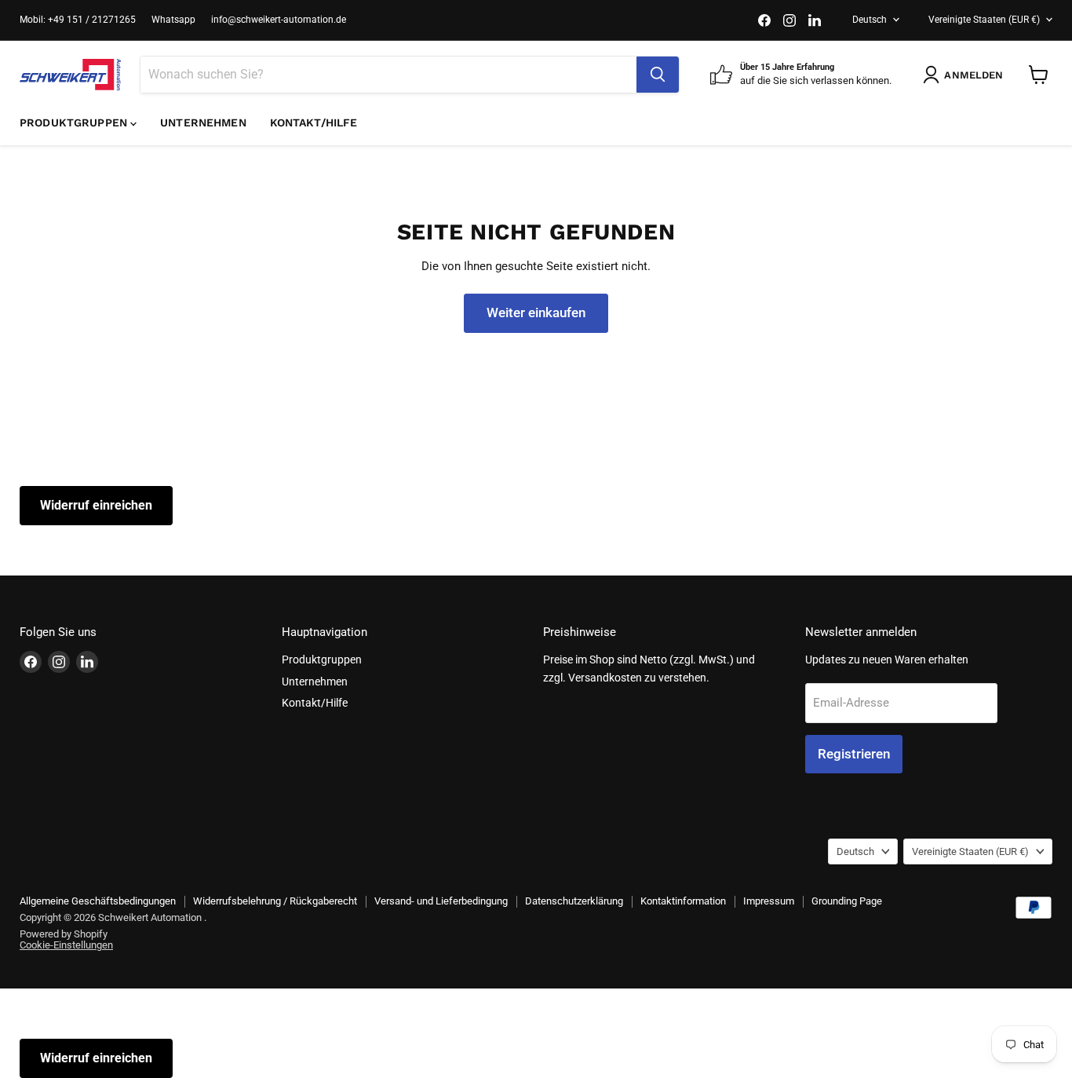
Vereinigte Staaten (984, 19)
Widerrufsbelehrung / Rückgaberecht (275, 901)
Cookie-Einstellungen (66, 945)
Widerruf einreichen (96, 505)
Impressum (768, 901)
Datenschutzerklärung (574, 901)
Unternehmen (203, 122)
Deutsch (869, 19)
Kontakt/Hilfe (314, 122)
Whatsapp (173, 19)
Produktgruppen (75, 122)
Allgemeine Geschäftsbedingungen (98, 901)
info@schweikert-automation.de (278, 19)
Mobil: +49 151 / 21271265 (78, 19)
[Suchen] (657, 75)
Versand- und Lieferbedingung (441, 901)
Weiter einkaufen (536, 312)
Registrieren (854, 754)
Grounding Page (846, 901)
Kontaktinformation (683, 901)
